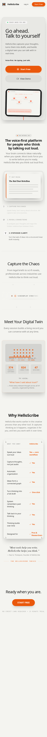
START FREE (23, 602)
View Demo (25, 78)
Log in (26, 4)
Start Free (39, 4)
